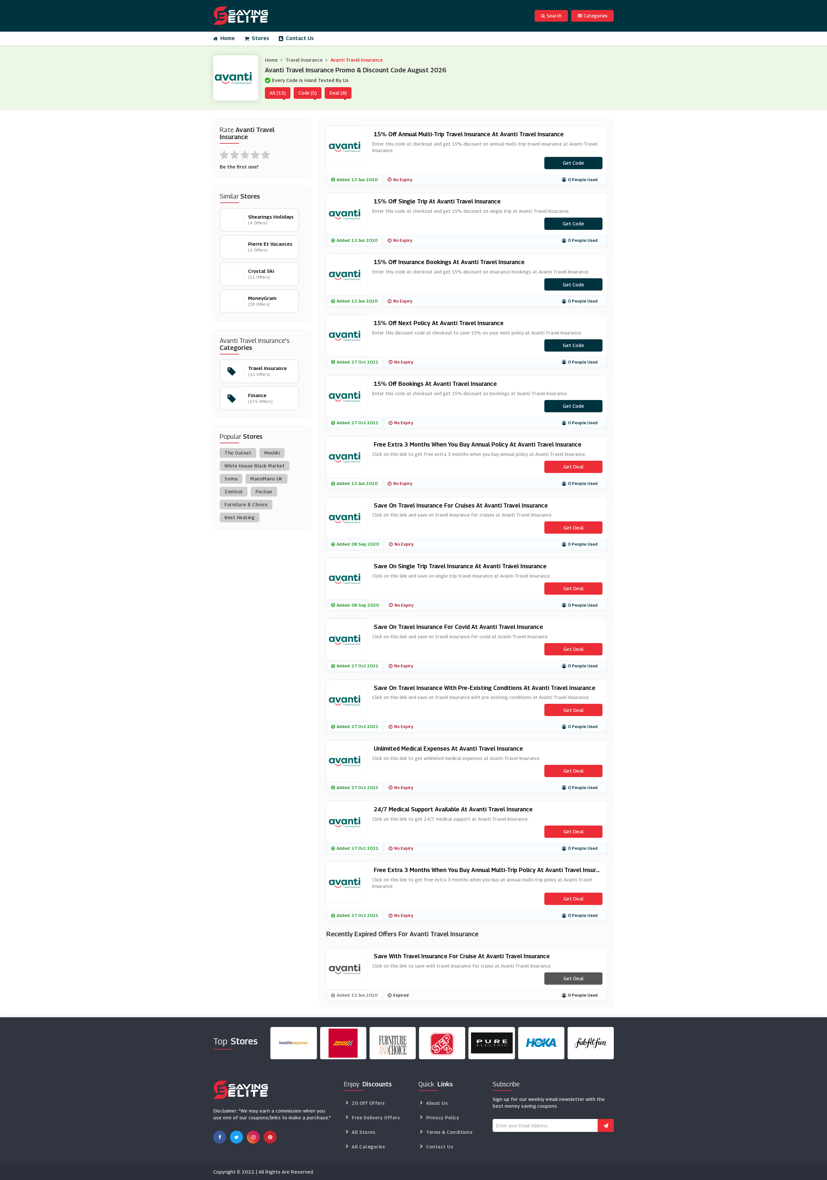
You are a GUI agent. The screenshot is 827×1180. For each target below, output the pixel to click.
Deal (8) (338, 93)
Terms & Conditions (449, 1132)
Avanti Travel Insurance (356, 60)
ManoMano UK (266, 478)
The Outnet (238, 453)
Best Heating (240, 517)
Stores (260, 38)
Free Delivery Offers (376, 1117)
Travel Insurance (304, 60)
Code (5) (307, 93)
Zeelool (234, 491)
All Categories (368, 1146)
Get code (573, 163)
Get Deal (573, 466)
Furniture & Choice (246, 504)
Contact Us (300, 38)
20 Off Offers (368, 1103)
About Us (436, 1103)
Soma (231, 478)
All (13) (278, 93)
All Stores (363, 1132)
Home (227, 38)
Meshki (272, 453)
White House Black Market (255, 465)
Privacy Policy (442, 1117)
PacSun (264, 491)
